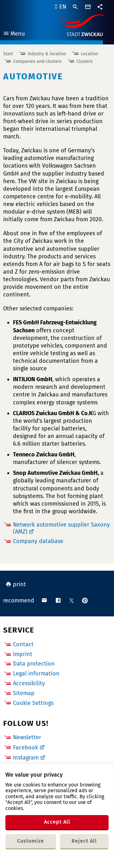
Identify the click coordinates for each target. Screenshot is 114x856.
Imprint (22, 654)
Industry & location (47, 53)
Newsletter (27, 737)
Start (8, 53)
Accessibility (29, 683)
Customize (30, 841)
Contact (23, 644)
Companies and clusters (37, 61)
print (19, 584)
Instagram (26, 757)
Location (89, 53)
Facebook (25, 747)
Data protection (34, 663)
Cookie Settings (33, 703)
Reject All (84, 841)
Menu (14, 34)
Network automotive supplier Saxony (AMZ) (61, 528)
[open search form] (75, 7)
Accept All (57, 822)
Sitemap (24, 693)
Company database (38, 541)
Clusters (84, 61)
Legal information (36, 673)
